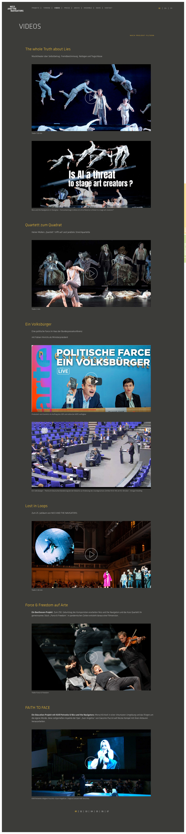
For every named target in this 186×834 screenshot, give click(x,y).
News (98, 8)
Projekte (35, 8)
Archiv (77, 8)
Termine (46, 8)
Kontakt (108, 8)
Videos (57, 8)
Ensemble (88, 8)
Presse (67, 8)
